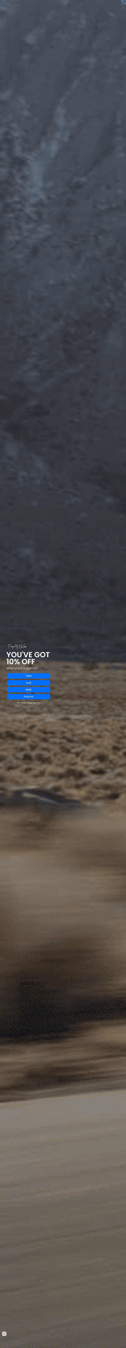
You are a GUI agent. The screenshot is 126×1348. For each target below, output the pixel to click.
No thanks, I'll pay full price (28, 703)
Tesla (28, 675)
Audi (28, 682)
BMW (29, 689)
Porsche (28, 696)
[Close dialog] (124, 2)
